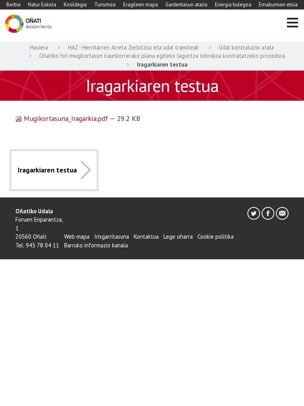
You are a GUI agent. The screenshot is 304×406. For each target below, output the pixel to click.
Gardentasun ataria (186, 4)
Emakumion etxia (278, 4)
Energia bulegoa (233, 4)
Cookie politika (216, 236)
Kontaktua (146, 236)
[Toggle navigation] (292, 24)
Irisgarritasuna (111, 236)
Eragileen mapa (140, 4)
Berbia (13, 4)
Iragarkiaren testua (47, 170)
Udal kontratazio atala (246, 47)
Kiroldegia (75, 4)
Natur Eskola (42, 4)
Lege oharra (178, 236)
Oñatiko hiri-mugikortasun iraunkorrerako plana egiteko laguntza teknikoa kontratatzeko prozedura (162, 55)
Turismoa (105, 4)
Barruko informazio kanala (96, 245)
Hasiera (39, 47)
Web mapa (76, 236)
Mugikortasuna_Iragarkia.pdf (66, 118)
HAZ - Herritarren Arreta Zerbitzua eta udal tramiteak (133, 47)
